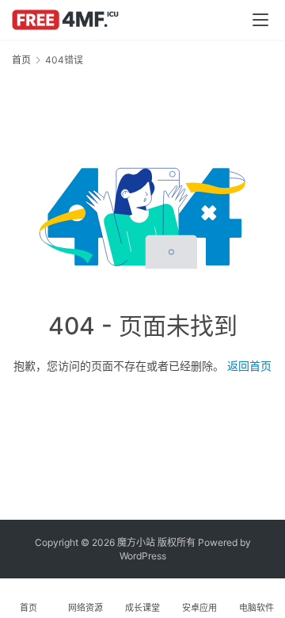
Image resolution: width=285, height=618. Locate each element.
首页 (21, 60)
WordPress (143, 556)
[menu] (260, 20)
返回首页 (249, 365)
